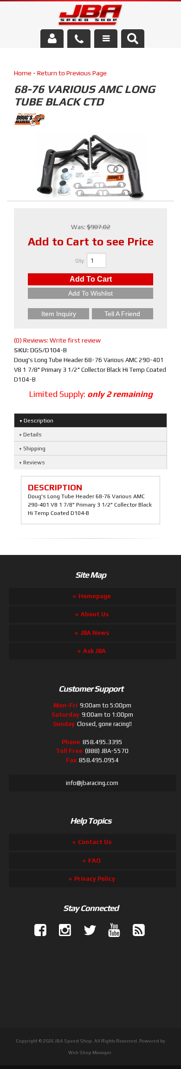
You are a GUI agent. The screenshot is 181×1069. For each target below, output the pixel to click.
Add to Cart (91, 279)
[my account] (52, 38)
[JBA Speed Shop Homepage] (91, 17)
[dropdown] (105, 38)
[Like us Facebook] (37, 930)
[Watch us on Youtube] (110, 930)
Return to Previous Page (72, 73)
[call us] (78, 38)
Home (23, 73)
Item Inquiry (58, 313)
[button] (132, 38)
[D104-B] (90, 167)
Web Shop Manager (89, 1052)
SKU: (22, 350)
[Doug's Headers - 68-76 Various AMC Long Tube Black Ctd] (90, 120)
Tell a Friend (122, 313)
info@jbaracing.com (92, 782)
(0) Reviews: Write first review (57, 340)
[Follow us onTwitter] (86, 930)
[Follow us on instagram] (61, 930)
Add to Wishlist (90, 293)
